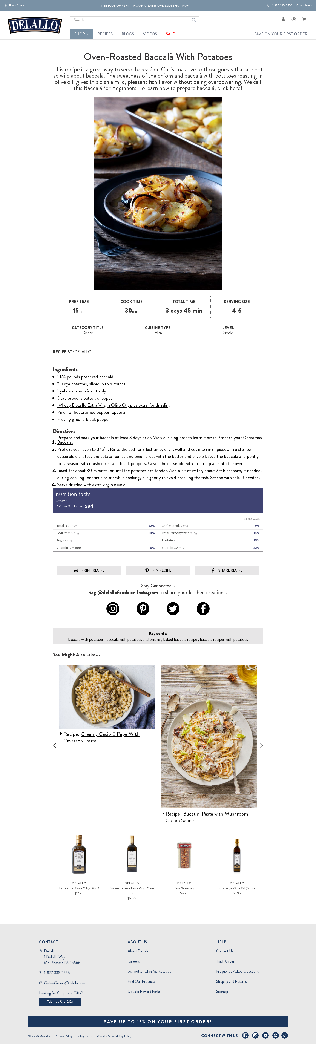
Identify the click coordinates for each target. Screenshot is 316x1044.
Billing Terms (84, 1035)
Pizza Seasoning (184, 888)
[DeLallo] (35, 25)
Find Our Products (141, 981)
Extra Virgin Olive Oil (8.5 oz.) (237, 888)
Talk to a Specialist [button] (60, 1002)
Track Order (225, 961)
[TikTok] (284, 1035)
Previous (54, 745)
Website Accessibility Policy (114, 1035)
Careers (134, 961)
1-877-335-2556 (282, 5)
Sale (170, 34)
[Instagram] (255, 1035)
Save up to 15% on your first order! (158, 1022)
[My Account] (283, 19)
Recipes (105, 34)
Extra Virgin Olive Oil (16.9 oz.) (79, 888)
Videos (150, 34)
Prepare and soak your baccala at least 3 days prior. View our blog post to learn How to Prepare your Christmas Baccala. (159, 439)
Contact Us (224, 951)
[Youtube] (265, 1035)
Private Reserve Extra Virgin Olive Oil (131, 890)
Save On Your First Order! (281, 34)
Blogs (128, 34)
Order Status (304, 5)
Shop (79, 34)
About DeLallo (138, 951)
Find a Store (16, 5)
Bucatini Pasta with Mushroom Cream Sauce (104, 817)
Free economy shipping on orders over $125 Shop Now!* (146, 5)
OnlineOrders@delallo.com (64, 983)
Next (261, 745)
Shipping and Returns (231, 981)
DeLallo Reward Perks (144, 991)
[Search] (194, 20)
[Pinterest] (275, 1035)
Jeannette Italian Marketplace (149, 971)
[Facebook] (245, 1035)
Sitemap (222, 991)
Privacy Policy (63, 1035)
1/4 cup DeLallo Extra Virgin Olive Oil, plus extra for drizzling (114, 405)
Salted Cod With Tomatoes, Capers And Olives (203, 817)
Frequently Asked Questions (237, 971)
